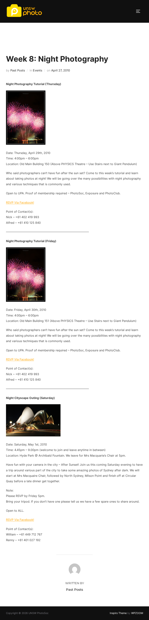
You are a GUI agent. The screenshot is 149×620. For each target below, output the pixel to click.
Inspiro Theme (118, 613)
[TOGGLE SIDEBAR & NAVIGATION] (139, 11)
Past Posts (17, 70)
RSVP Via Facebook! (20, 202)
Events (37, 70)
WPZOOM (137, 613)
